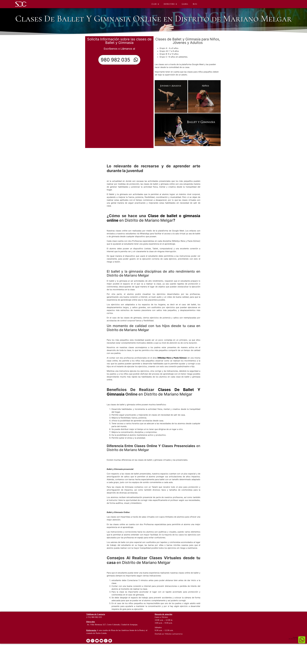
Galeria (185, 4)
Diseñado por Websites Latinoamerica (169, 634)
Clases (153, 4)
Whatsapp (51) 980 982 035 (293, 638)
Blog (195, 4)
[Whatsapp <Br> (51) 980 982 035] (302, 640)
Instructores (169, 4)
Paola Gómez (180, 358)
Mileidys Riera (164, 358)
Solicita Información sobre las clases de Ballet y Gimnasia (119, 41)
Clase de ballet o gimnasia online (153, 218)
